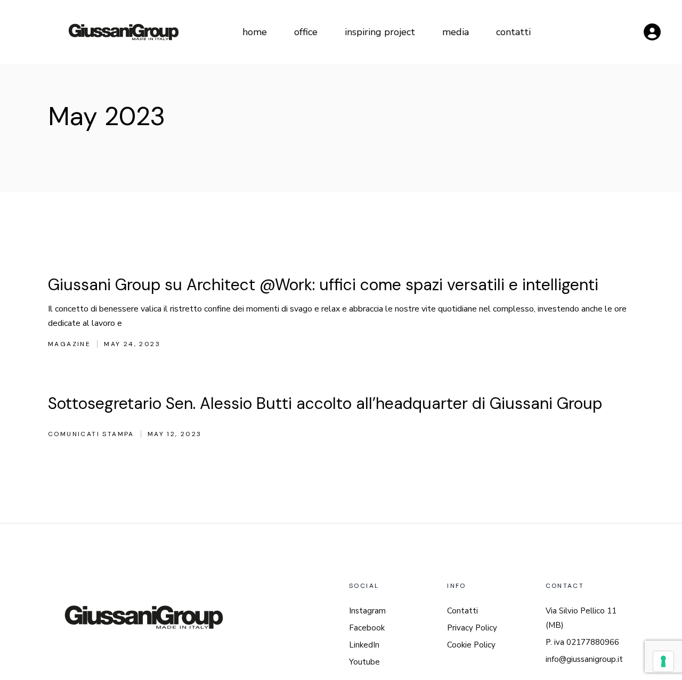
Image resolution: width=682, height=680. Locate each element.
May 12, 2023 (175, 434)
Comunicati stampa (91, 434)
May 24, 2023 (132, 344)
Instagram (367, 610)
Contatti (462, 610)
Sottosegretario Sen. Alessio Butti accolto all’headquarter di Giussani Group (325, 403)
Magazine (69, 344)
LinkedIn (364, 645)
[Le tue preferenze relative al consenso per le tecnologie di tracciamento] (663, 661)
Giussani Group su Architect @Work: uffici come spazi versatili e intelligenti (323, 284)
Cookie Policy (471, 645)
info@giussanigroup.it (584, 659)
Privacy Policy (472, 627)
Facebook (367, 627)
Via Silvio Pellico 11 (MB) (581, 617)
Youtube (364, 662)
